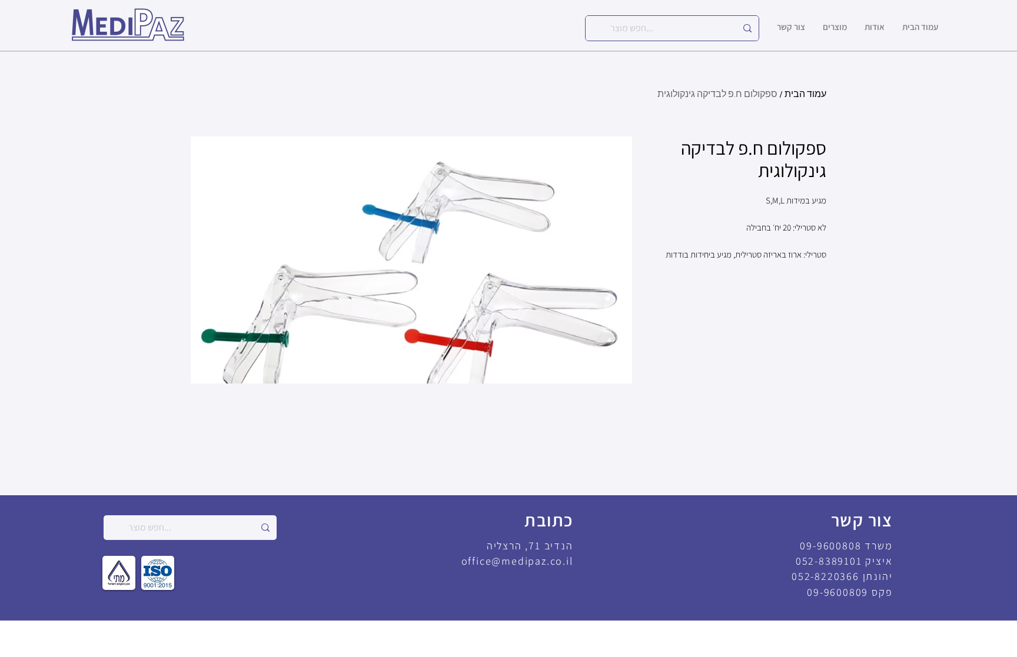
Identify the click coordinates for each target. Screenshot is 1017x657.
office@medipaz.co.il (517, 561)
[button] (835, 27)
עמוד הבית (805, 94)
